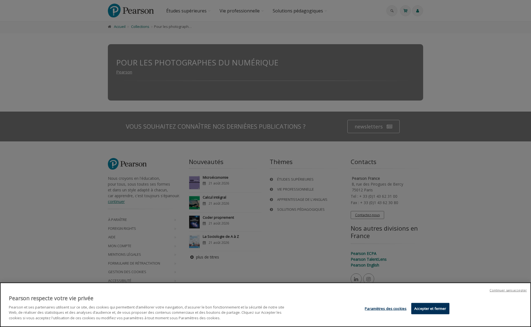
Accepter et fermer (430, 308)
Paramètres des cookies (386, 308)
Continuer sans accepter (508, 290)
